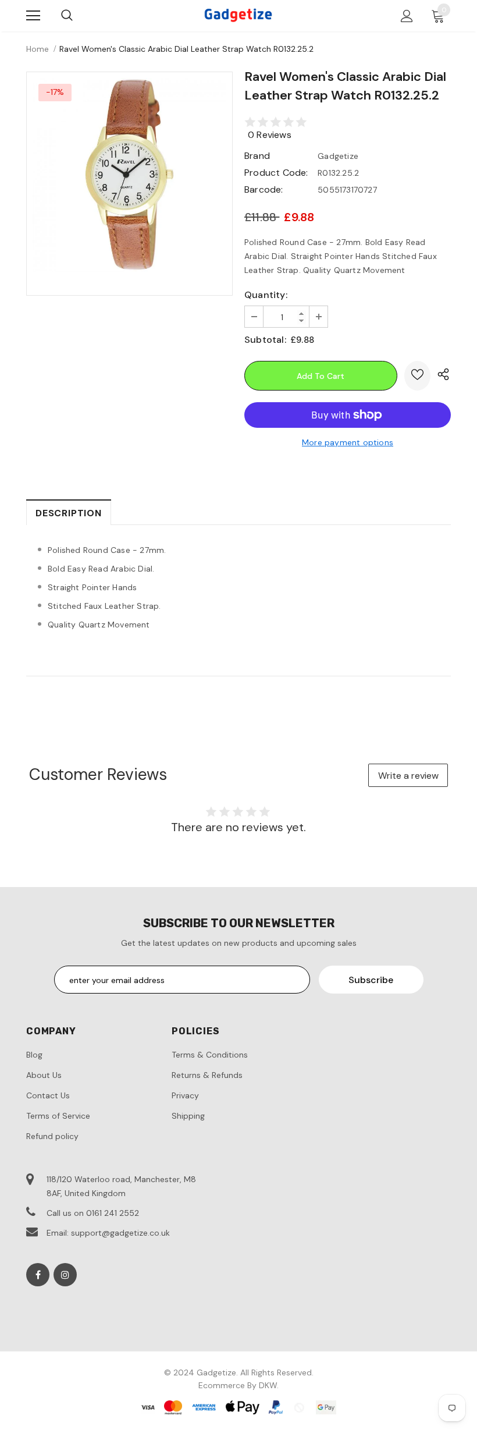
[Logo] (238, 15)
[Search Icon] (67, 16)
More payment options (347, 442)
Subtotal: (265, 340)
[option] (129, 175)
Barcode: (263, 189)
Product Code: (276, 172)
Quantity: (265, 295)
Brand (257, 156)
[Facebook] (37, 1274)
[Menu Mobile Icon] (33, 16)
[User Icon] (407, 16)
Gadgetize (338, 156)
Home (37, 49)
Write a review (408, 775)
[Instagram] (65, 1274)
